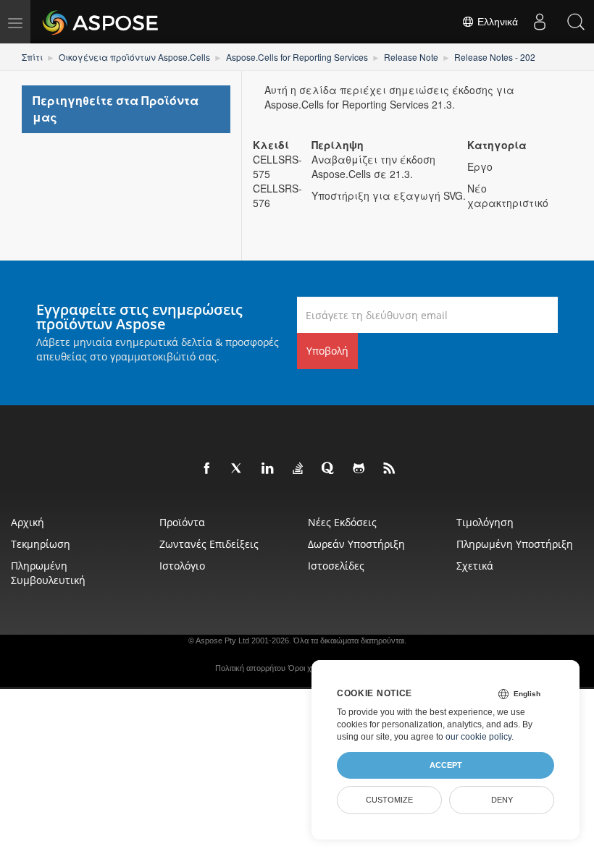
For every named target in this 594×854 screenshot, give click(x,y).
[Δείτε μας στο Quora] (328, 469)
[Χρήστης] (540, 21)
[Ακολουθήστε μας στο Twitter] (237, 469)
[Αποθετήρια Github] (359, 469)
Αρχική (27, 522)
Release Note (411, 57)
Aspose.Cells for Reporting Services (297, 57)
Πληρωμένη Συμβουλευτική (48, 573)
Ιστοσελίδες (336, 565)
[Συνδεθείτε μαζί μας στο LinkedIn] (268, 469)
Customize (389, 799)
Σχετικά (474, 565)
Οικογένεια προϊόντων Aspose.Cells (134, 57)
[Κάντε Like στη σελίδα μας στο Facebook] (207, 469)
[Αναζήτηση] (576, 21)
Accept (446, 765)
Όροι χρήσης (310, 668)
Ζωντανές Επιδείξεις (209, 544)
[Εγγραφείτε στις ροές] (389, 469)
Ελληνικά (496, 22)
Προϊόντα (182, 522)
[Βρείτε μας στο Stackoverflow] (298, 469)
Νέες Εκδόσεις (342, 522)
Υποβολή (327, 351)
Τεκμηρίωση (40, 544)
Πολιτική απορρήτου (250, 668)
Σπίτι (32, 57)
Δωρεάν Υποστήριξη (356, 544)
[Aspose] (101, 22)
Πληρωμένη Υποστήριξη (514, 544)
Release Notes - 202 (494, 57)
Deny (502, 799)
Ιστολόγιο (182, 565)
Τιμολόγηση (485, 522)
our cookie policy (478, 737)
